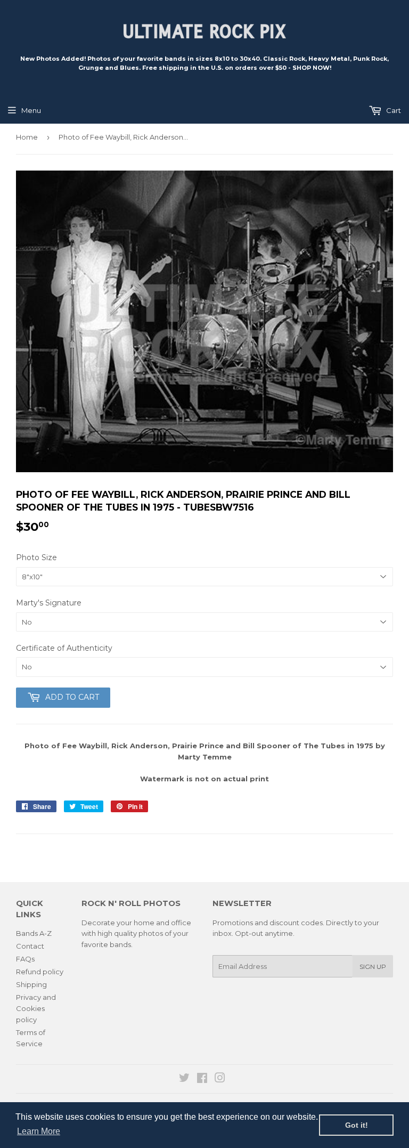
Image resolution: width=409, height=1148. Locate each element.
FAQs (25, 959)
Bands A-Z (34, 933)
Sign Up (372, 967)
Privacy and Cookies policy (36, 1008)
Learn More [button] (38, 1131)
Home (27, 137)
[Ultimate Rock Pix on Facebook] (202, 1079)
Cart (393, 110)
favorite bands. (107, 944)
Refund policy (39, 971)
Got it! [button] (356, 1125)
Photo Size (36, 557)
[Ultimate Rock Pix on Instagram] (220, 1079)
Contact (30, 946)
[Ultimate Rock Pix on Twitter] (184, 1079)
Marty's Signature (48, 603)
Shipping (31, 984)
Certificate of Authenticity (64, 648)
